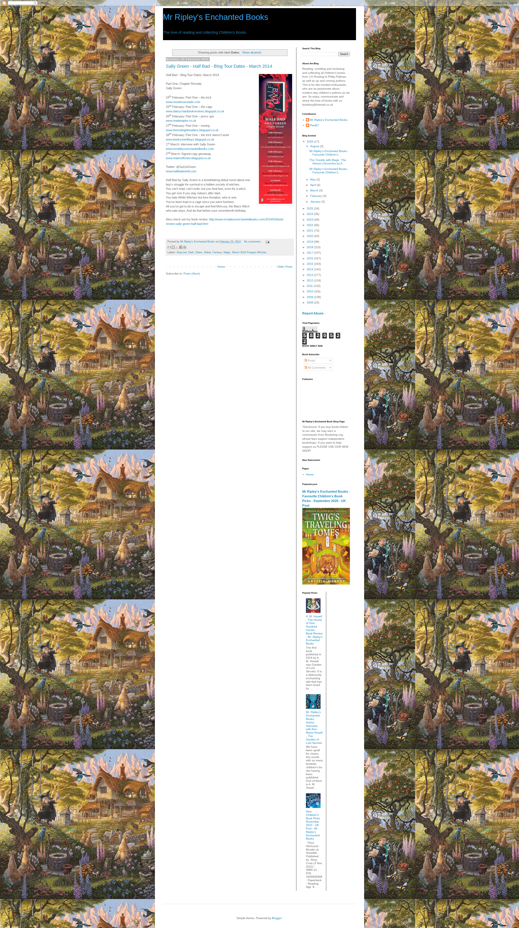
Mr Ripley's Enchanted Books (215, 17)
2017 (310, 252)
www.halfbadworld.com (181, 171)
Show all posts (251, 52)
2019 (310, 241)
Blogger (277, 918)
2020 (310, 236)
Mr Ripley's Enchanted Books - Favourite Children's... (329, 152)
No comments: (253, 241)
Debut (207, 252)
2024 (310, 214)
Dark (191, 252)
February (316, 195)
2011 (310, 286)
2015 (310, 263)
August (315, 146)
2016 (310, 258)
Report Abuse (313, 313)
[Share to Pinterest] (185, 247)
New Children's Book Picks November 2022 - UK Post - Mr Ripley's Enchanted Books (313, 825)
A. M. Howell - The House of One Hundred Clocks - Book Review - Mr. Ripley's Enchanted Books (314, 630)
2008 (310, 302)
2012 (310, 280)
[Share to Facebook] (181, 247)
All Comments (316, 367)
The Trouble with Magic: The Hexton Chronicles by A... (327, 161)
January (315, 201)
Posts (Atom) (191, 273)
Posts (311, 360)
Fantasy (217, 252)
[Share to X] (177, 247)
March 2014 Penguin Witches (249, 252)
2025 (310, 208)
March (314, 190)
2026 (310, 141)
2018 (310, 247)
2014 (310, 269)
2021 (310, 230)
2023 (310, 219)
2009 (310, 297)
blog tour (182, 252)
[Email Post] (267, 241)
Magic (227, 252)
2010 (310, 291)
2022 (310, 225)
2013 (310, 275)
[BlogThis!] (173, 247)
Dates (198, 252)
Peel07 (314, 125)
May (313, 179)
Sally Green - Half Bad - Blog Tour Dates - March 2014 (219, 66)
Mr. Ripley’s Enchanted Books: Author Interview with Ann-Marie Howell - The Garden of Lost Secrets (314, 727)
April (313, 185)
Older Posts (284, 266)
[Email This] (169, 247)
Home (221, 266)
